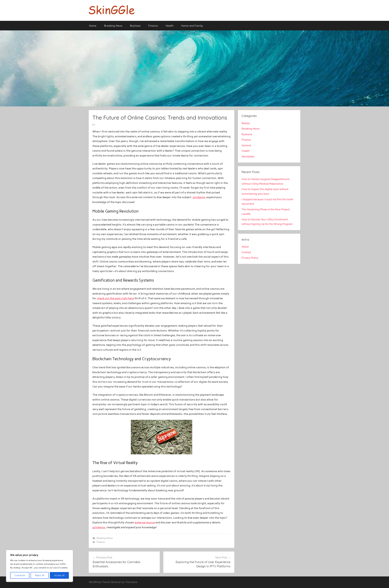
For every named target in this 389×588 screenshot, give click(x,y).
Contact (246, 252)
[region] (39, 566)
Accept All (59, 575)
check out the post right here (115, 298)
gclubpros (199, 197)
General (246, 145)
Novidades (248, 156)
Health (170, 25)
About (245, 246)
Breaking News (113, 25)
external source (145, 522)
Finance (153, 25)
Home (92, 25)
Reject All (39, 575)
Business (135, 25)
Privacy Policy (250, 257)
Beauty (246, 123)
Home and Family (192, 25)
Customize (20, 575)
